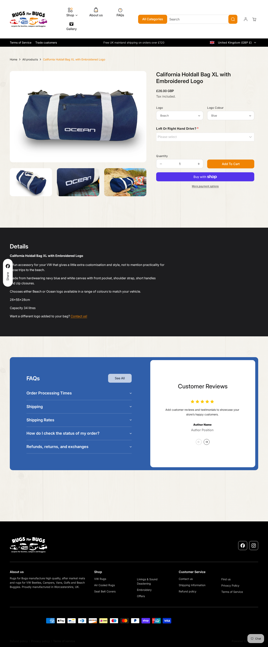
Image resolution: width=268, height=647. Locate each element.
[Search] (232, 19)
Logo (159, 107)
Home (13, 59)
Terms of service (64, 641)
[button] (70, 12)
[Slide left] (199, 442)
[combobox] (200, 19)
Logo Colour (215, 107)
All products (30, 59)
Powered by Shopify (245, 641)
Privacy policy (40, 641)
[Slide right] (207, 442)
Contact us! (79, 316)
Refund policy (19, 641)
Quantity (162, 156)
